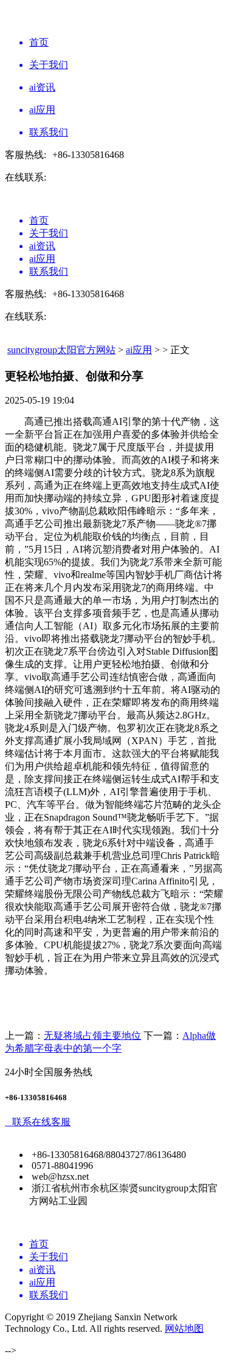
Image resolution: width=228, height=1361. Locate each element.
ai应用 (139, 350)
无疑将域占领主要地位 (92, 1035)
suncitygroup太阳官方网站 (61, 350)
